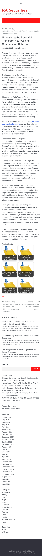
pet (3, 524)
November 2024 (8, 469)
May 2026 (5, 425)
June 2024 (6, 482)
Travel (4, 529)
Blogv (4, 502)
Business (5, 505)
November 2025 (8, 439)
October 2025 (7, 442)
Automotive (6, 492)
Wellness (5, 532)
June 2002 (6, 484)
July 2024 (5, 479)
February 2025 (7, 462)
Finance (5, 512)
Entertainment (7, 507)
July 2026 (5, 420)
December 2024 (8, 467)
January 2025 (7, 464)
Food (4, 515)
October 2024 (7, 472)
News (4, 522)
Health (4, 517)
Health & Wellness (8, 519)
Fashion (5, 510)
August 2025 (6, 447)
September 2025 (8, 444)
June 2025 (6, 452)
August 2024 (6, 477)
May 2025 (5, 454)
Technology (6, 527)
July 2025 (5, 449)
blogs (4, 500)
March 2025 (6, 459)
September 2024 (8, 474)
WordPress (31, 553)
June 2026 (6, 422)
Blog (3, 296)
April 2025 (5, 457)
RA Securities (14, 10)
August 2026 (6, 417)
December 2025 (8, 437)
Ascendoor (15, 553)
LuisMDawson (20, 48)
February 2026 (7, 432)
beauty (4, 495)
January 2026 (7, 434)
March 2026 (6, 430)
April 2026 (5, 427)
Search (5, 364)
